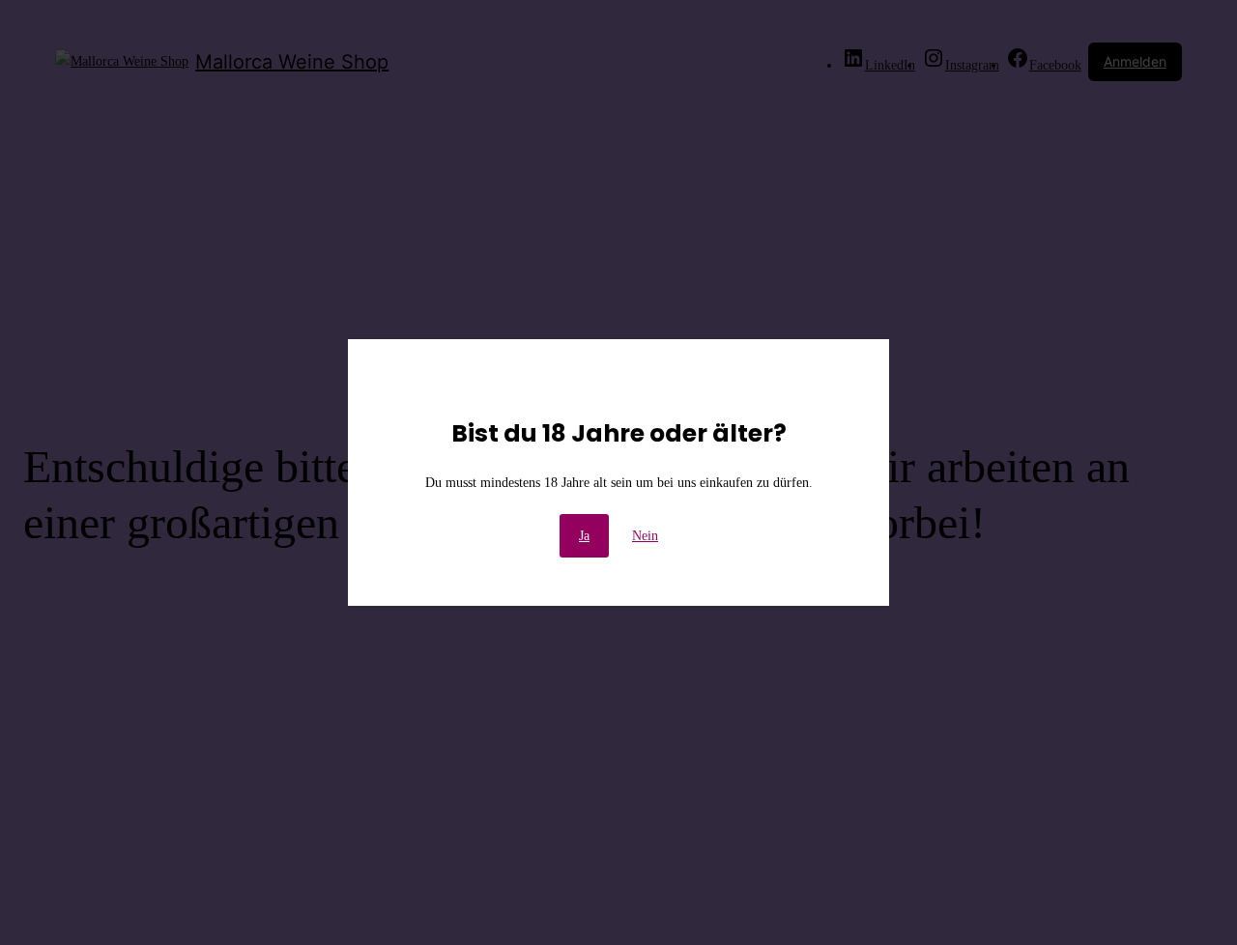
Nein (645, 536)
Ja (584, 536)
